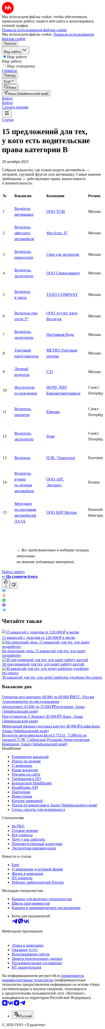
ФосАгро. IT (56, 233)
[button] (7, 98)
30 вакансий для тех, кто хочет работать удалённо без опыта (52, 677)
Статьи (8, 120)
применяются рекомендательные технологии (43, 978)
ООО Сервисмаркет (63, 273)
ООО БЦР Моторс (61, 512)
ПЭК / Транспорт (60, 458)
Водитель (22, 458)
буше (50, 436)
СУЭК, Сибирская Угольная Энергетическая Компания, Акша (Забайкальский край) (45, 742)
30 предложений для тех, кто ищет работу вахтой (43, 664)
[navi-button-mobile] (7, 113)
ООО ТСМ (55, 211)
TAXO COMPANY (62, 294)
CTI (49, 372)
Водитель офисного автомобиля (24, 233)
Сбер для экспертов (62, 254)
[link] (10, 87)
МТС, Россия (83, 697)
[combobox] (23, 1015)
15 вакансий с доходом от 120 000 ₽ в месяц (38, 637)
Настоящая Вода (60, 334)
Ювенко (53, 412)
